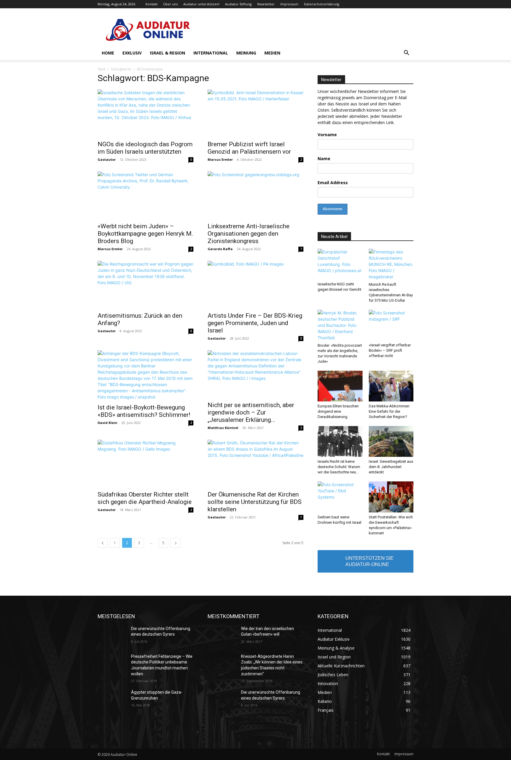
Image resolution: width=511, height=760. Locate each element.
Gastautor (107, 159)
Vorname (327, 134)
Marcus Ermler (220, 159)
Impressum (289, 4)
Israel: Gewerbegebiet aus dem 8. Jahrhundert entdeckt (391, 466)
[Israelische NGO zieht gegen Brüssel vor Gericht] (340, 264)
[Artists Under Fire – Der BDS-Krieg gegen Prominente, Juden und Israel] (255, 284)
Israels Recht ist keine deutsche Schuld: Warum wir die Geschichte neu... (339, 466)
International (210, 53)
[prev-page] (103, 543)
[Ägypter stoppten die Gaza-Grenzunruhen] (112, 700)
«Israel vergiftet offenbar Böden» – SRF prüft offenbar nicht (390, 350)
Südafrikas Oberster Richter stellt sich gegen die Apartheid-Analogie (145, 498)
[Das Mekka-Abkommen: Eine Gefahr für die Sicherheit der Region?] (391, 386)
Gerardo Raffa (220, 249)
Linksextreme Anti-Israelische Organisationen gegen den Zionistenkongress (249, 234)
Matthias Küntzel (223, 427)
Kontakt (151, 4)
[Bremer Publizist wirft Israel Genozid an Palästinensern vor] (255, 113)
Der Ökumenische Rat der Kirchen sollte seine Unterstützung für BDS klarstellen (255, 502)
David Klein (107, 422)
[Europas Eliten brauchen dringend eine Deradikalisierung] (340, 386)
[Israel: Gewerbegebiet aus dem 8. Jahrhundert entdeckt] (391, 441)
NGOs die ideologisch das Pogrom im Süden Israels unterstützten (145, 148)
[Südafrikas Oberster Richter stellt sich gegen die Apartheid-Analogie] (145, 463)
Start (101, 69)
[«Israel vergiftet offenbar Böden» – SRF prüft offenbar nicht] (391, 325)
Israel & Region (167, 53)
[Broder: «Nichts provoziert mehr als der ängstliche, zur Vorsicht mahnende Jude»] (340, 325)
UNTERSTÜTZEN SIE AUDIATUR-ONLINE (369, 561)
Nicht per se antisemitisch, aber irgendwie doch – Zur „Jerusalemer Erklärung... (251, 412)
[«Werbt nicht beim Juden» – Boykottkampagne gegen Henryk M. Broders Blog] (145, 195)
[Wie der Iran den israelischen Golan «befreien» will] (222, 636)
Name (324, 158)
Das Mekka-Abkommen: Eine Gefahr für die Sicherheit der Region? (389, 411)
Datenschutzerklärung (321, 4)
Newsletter (266, 4)
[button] (406, 53)
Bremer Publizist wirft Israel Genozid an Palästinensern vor (249, 148)
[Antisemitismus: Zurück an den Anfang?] (145, 284)
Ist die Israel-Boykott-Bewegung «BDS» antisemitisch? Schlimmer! (144, 411)
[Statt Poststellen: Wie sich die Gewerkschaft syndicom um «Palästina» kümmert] (391, 496)
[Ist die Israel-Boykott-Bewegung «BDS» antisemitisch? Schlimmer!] (145, 375)
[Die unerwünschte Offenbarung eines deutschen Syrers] (112, 636)
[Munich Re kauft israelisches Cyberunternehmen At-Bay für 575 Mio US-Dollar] (391, 264)
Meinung (246, 53)
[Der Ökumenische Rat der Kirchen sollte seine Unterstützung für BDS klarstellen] (255, 463)
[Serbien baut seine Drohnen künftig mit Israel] (340, 496)
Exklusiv (132, 53)
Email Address (333, 182)
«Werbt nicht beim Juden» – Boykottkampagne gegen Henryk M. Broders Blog (145, 234)
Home (108, 53)
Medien (272, 53)
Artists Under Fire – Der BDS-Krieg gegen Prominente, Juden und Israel (255, 323)
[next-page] (176, 543)
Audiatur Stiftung (238, 4)
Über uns (170, 4)
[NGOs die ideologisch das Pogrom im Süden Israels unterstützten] (145, 113)
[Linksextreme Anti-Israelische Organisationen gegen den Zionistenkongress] (255, 195)
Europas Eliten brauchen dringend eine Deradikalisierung (338, 411)
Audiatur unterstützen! (201, 4)
